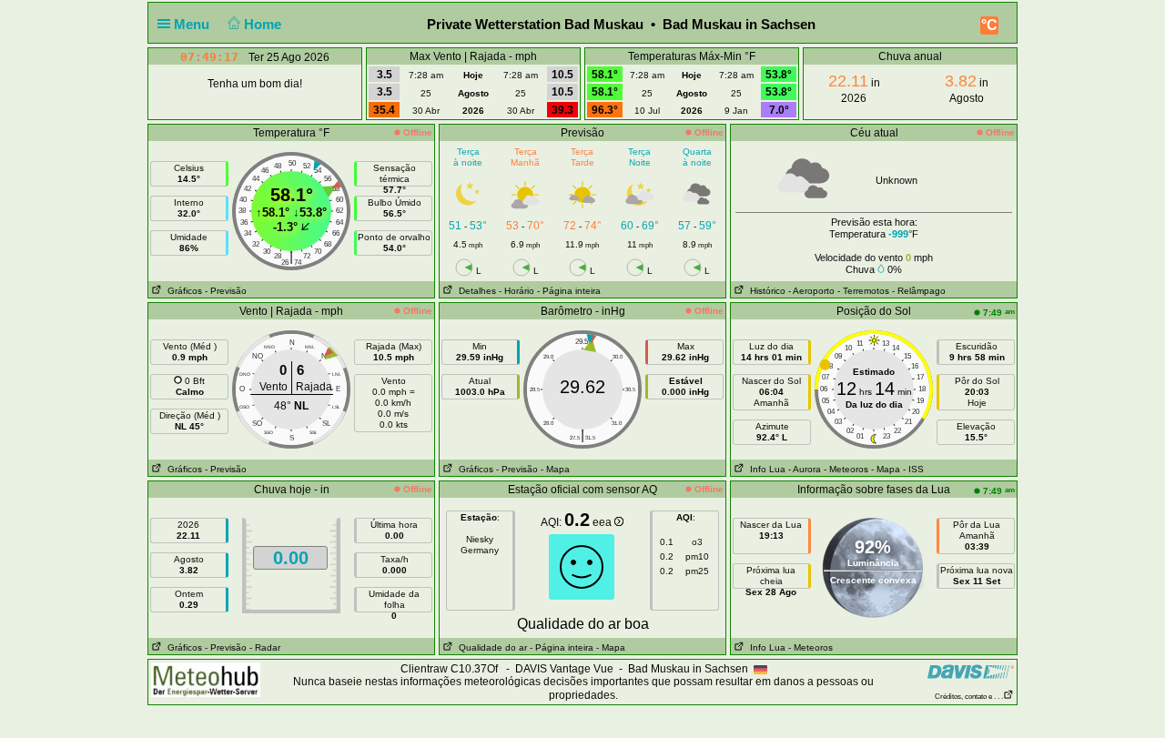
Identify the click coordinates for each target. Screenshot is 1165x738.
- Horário (516, 291)
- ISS (913, 469)
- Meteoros (846, 469)
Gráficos (182, 291)
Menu (193, 24)
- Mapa (555, 469)
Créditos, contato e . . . (969, 697)
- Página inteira (569, 291)
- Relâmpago (919, 291)
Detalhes (474, 291)
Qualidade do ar (490, 647)
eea (603, 522)
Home (264, 24)
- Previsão (226, 291)
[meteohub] (205, 678)
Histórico (765, 291)
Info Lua (765, 469)
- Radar (264, 647)
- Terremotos (863, 291)
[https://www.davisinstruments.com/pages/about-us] (970, 671)
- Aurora (804, 469)
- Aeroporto (811, 291)
